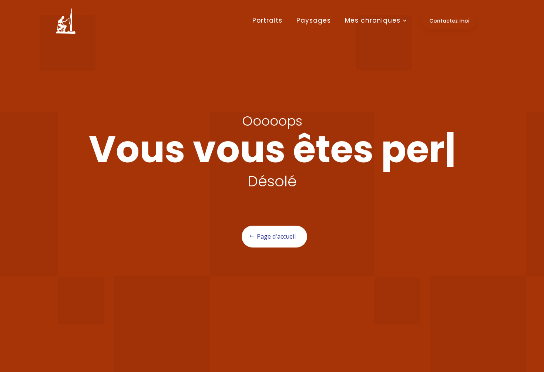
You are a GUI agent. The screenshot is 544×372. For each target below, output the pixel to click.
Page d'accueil (276, 236)
